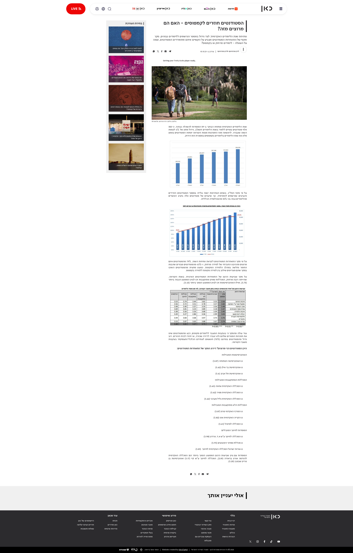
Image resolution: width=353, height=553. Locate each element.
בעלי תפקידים (147, 533)
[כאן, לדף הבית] (264, 8)
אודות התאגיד (229, 525)
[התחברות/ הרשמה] (97, 9)
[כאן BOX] (210, 9)
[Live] (75, 8)
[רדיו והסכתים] (186, 9)
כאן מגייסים (171, 521)
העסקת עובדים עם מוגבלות (203, 539)
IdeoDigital (183, 550)
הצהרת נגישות (228, 537)
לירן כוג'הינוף (234, 51)
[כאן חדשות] (233, 9)
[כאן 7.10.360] (138, 9)
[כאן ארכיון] (163, 9)
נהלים (232, 533)
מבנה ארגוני (206, 529)
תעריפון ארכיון (170, 536)
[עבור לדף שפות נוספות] (103, 9)
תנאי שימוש (206, 533)
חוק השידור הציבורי (203, 525)
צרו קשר (207, 521)
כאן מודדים (112, 525)
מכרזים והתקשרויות (144, 521)
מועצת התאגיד (228, 529)
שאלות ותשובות (87, 529)
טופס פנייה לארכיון (145, 537)
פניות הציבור (147, 529)
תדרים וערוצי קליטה (85, 525)
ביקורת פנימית (170, 533)
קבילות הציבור (170, 529)
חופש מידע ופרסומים (167, 525)
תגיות (115, 521)
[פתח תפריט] (281, 8)
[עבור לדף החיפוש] (109, 9)
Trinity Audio (179, 61)
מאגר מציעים (147, 525)
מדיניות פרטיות (110, 529)
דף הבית (231, 521)
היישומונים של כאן (86, 521)
